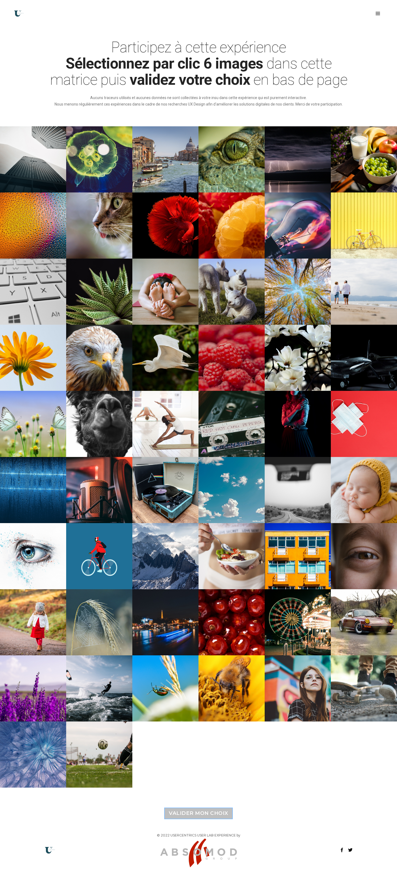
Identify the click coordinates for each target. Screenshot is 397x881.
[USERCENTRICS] (19, 13)
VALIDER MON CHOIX (198, 813)
